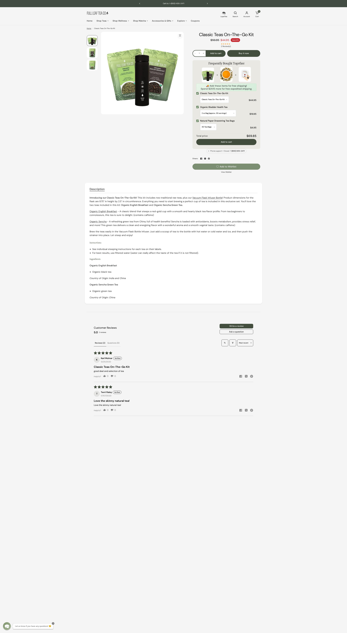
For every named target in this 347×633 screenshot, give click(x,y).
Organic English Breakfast (103, 211)
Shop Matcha (139, 20)
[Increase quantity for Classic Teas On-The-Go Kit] (203, 53)
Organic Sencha (98, 221)
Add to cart (226, 142)
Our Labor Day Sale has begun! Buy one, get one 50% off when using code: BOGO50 (173, 3)
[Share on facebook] (240, 377)
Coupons (195, 20)
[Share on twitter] (246, 376)
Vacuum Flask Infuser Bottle (207, 197)
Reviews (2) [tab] (100, 343)
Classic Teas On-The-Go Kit (226, 35)
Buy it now (244, 53)
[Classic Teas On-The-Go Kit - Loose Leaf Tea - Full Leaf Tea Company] (180, 35)
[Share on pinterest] (251, 376)
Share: (195, 159)
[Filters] (232, 343)
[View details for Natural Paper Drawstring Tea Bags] (245, 75)
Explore (181, 20)
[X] (205, 158)
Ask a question (236, 331)
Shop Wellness (120, 20)
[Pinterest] (209, 158)
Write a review (236, 326)
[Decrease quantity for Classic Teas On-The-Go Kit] (195, 53)
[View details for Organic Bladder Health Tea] (226, 75)
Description (97, 189)
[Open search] (224, 343)
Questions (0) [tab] (113, 343)
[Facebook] (201, 158)
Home (89, 20)
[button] (7, 626)
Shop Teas (102, 20)
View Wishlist (226, 172)
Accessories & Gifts (161, 20)
